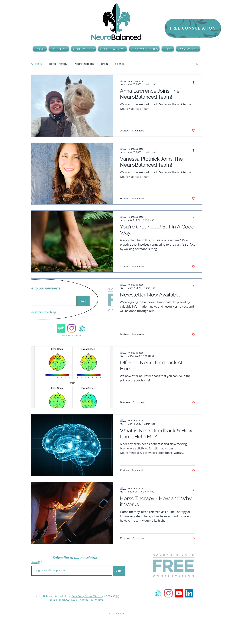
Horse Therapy (58, 63)
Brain (104, 63)
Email (36, 562)
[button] (59, 48)
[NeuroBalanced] (168, 593)
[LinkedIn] (189, 593)
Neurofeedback (84, 63)
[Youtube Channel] (179, 593)
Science (119, 63)
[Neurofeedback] (158, 593)
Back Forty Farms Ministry (87, 596)
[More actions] (195, 82)
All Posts (36, 63)
